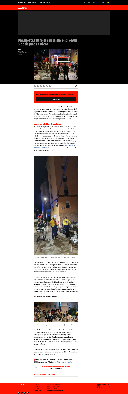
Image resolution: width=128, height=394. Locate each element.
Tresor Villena (22, 2)
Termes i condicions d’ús (54, 385)
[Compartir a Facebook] (44, 86)
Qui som (36, 385)
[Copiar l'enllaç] (50, 86)
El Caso (22, 7)
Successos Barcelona (47, 374)
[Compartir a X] (35, 86)
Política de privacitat (53, 387)
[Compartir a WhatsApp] (38, 86)
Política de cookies (52, 388)
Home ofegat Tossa (44, 2)
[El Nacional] (108, 2)
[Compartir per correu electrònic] (47, 86)
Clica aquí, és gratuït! (64, 362)
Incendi (36, 374)
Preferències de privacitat (55, 390)
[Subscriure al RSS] (25, 393)
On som (36, 388)
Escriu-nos (37, 390)
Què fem (37, 387)
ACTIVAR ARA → (56, 99)
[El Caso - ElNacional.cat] (22, 384)
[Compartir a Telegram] (41, 86)
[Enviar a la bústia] (76, 86)
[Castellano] (93, 2)
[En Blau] (103, 2)
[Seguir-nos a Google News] (28, 393)
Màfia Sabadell (32, 2)
